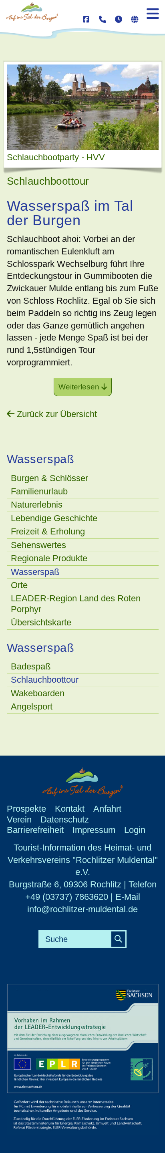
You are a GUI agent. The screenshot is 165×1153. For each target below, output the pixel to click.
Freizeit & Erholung (48, 531)
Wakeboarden (37, 693)
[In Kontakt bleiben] (87, 15)
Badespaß (30, 666)
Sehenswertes (38, 545)
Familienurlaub (39, 491)
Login (134, 830)
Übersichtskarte (41, 622)
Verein (19, 819)
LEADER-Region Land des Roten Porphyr (76, 603)
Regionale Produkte (49, 558)
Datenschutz (64, 819)
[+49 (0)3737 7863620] (103, 15)
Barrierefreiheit (35, 830)
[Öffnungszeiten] (119, 15)
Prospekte (26, 809)
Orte (19, 585)
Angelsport (31, 706)
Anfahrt (107, 809)
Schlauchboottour (44, 680)
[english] (135, 15)
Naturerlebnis (36, 505)
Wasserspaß (35, 572)
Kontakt (70, 809)
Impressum (93, 830)
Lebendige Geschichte (54, 518)
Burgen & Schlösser (49, 478)
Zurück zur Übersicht (55, 414)
